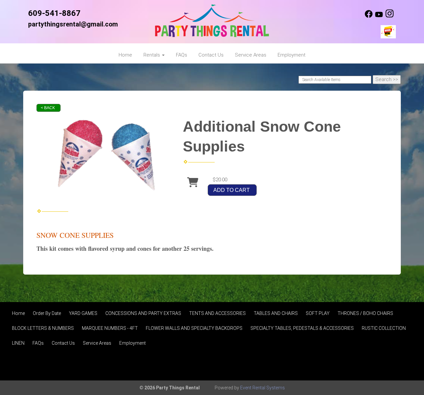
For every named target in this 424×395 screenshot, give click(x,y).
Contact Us (211, 55)
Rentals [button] (152, 55)
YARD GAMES (83, 313)
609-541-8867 (54, 13)
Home (125, 55)
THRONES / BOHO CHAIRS (365, 313)
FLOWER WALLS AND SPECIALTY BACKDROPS (194, 328)
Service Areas (250, 55)
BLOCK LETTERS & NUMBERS (43, 328)
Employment (291, 55)
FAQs (181, 55)
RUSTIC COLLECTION (384, 328)
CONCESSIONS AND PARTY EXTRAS (143, 313)
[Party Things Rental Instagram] (390, 16)
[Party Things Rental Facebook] (369, 16)
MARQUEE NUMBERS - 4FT (110, 328)
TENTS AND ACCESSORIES (217, 313)
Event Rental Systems (262, 387)
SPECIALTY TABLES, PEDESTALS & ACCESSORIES (302, 328)
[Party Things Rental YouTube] (379, 16)
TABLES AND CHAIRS (276, 313)
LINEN (18, 343)
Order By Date (47, 313)
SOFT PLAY (318, 313)
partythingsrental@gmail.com (73, 24)
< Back (48, 108)
